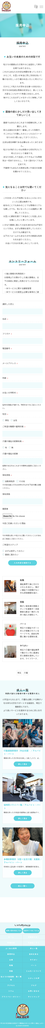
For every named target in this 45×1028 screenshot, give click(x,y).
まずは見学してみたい (14, 550)
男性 (7, 420)
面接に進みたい (11, 554)
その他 (22, 481)
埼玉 (19, 672)
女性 (15, 420)
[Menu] (41, 6)
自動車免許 (10, 481)
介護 (26, 672)
